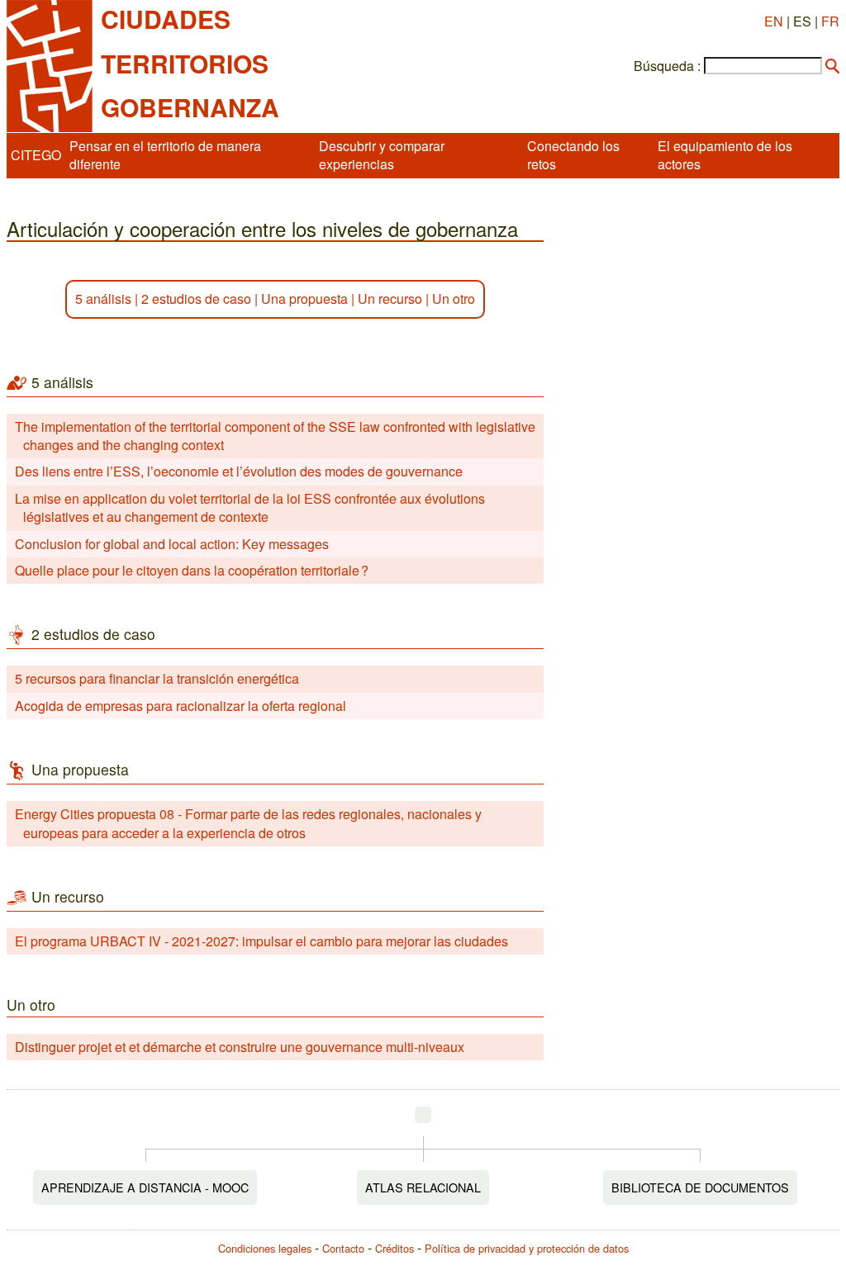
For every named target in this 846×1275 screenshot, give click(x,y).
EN (773, 21)
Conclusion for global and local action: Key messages (172, 543)
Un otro (453, 298)
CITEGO (36, 154)
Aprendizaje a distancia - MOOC (145, 1187)
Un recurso (390, 298)
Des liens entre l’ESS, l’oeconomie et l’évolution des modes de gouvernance (239, 471)
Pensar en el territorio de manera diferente (165, 154)
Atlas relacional (423, 1187)
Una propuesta (304, 298)
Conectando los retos (573, 154)
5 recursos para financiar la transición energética (157, 678)
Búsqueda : (667, 66)
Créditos (394, 1248)
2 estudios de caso (196, 298)
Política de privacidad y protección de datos (527, 1248)
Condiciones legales (264, 1248)
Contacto (343, 1248)
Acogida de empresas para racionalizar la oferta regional (180, 705)
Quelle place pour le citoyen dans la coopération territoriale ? (191, 570)
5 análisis (103, 298)
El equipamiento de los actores (725, 154)
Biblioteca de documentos (700, 1187)
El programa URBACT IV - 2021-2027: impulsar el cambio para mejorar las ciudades (261, 940)
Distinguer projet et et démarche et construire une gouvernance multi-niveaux (239, 1046)
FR (830, 21)
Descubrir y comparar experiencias (381, 154)
